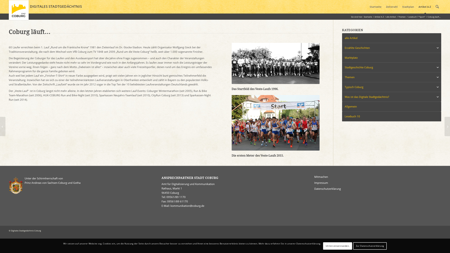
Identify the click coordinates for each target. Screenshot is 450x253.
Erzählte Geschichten (357, 48)
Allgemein (351, 106)
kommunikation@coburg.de (187, 205)
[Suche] (437, 7)
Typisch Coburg (354, 87)
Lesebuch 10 (352, 116)
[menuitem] (375, 7)
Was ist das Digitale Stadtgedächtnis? (367, 97)
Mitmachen (321, 177)
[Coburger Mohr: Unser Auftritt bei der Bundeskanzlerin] (2, 126)
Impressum (321, 182)
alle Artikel (351, 38)
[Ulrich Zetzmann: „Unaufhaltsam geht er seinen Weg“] (447, 126)
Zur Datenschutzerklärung (370, 245)
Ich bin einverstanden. (337, 245)
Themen (350, 77)
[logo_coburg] (19, 11)
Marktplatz (351, 57)
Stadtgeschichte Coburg (359, 67)
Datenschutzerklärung (327, 188)
